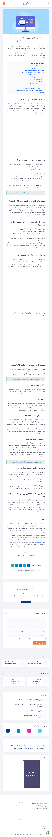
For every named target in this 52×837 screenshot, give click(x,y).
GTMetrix (11, 243)
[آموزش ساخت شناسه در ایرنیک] (45, 711)
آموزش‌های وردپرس (21, 555)
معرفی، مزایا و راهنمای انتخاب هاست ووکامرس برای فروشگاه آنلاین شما (28, 704)
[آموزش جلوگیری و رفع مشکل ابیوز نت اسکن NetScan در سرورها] (45, 700)
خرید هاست (20, 802)
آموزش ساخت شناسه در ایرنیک (36, 710)
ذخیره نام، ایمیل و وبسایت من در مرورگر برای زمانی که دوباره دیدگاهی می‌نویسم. (29, 638)
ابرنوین (12, 834)
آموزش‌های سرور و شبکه (16, 745)
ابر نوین (45, 828)
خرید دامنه (20, 804)
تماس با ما (45, 822)
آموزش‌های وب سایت (31, 555)
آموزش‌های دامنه (36, 745)
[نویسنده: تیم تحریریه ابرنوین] (32, 588)
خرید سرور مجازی (19, 805)
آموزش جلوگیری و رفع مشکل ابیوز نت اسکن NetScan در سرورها (30, 699)
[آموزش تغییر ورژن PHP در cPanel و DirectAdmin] (45, 716)
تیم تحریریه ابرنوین (22, 589)
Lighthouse (14, 535)
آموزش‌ (44, 745)
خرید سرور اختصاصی (18, 807)
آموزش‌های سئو (27, 745)
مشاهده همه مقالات (26, 602)
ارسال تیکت (44, 826)
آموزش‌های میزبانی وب (41, 748)
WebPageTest (39, 542)
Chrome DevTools (40, 537)
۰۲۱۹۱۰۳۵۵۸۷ (39, 808)
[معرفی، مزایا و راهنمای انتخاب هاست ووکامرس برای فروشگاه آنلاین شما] (45, 705)
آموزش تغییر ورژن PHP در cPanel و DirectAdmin (33, 715)
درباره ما (45, 824)
